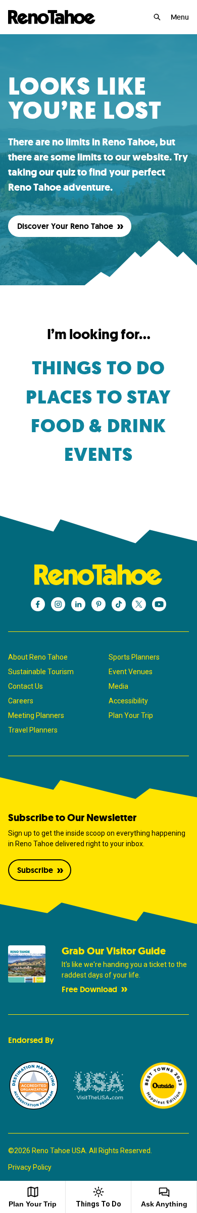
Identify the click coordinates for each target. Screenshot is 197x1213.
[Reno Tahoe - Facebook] (38, 604)
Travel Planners (33, 730)
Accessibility (128, 701)
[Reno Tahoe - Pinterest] (98, 604)
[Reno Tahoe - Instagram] (58, 604)
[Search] (157, 17)
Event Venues (131, 672)
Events (98, 454)
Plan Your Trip (131, 715)
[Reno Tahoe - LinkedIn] (78, 604)
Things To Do (98, 1204)
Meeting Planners (36, 715)
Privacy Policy (30, 1167)
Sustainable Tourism (41, 672)
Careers (20, 701)
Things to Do (98, 368)
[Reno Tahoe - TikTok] (119, 604)
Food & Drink (98, 426)
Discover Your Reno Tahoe (65, 226)
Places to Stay (99, 397)
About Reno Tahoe (38, 657)
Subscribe (35, 870)
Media (118, 686)
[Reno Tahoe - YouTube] (159, 604)
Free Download (89, 989)
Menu (180, 17)
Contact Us (25, 686)
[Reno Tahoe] (52, 17)
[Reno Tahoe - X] (139, 604)
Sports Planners (134, 657)
